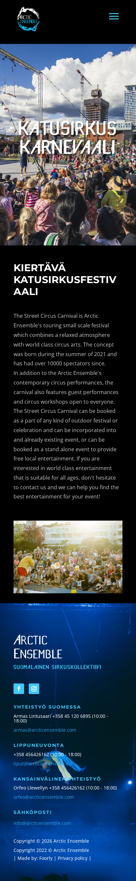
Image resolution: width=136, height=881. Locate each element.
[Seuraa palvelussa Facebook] (19, 688)
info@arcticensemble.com (42, 823)
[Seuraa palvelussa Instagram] (34, 688)
